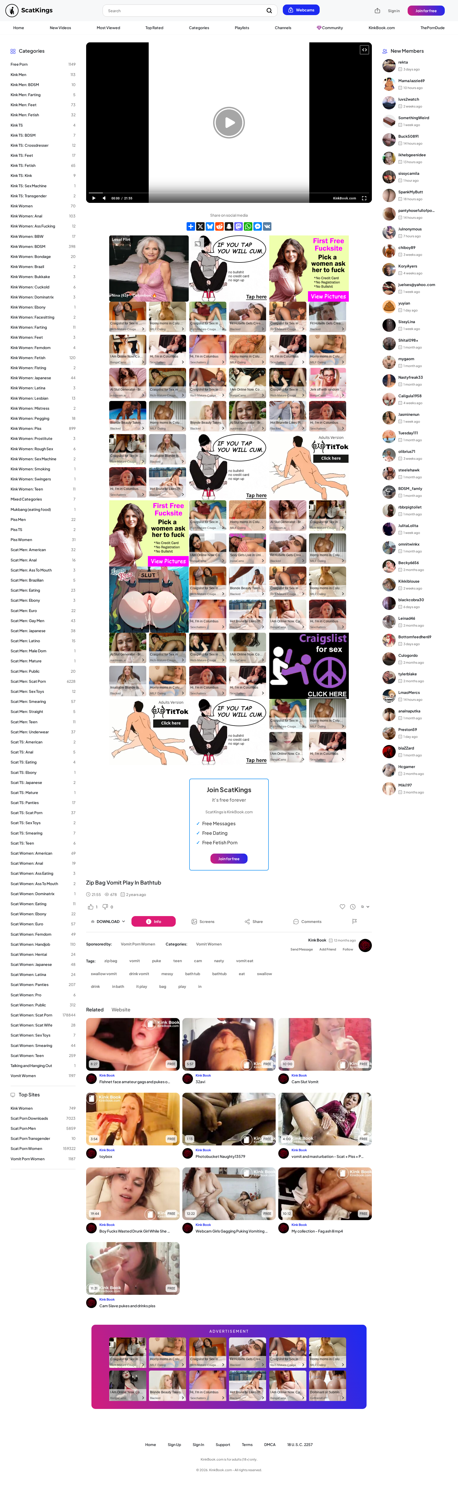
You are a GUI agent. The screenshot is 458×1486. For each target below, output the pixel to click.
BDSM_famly (410, 488)
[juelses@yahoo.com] (389, 288)
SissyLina (406, 321)
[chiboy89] (389, 251)
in (199, 986)
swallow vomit (104, 973)
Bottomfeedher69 (414, 636)
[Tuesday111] (389, 436)
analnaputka (409, 710)
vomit (134, 960)
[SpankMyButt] (389, 195)
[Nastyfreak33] (389, 380)
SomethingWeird (413, 117)
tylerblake (407, 673)
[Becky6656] (389, 566)
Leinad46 (406, 618)
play (182, 986)
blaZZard (406, 748)
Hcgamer (406, 766)
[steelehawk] (389, 473)
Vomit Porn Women (138, 943)
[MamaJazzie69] (389, 84)
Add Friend (327, 949)
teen (177, 960)
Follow (348, 949)
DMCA (270, 1444)
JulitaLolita (408, 525)
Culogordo (408, 655)
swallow (264, 973)
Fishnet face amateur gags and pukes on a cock (135, 1081)
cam (198, 960)
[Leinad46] (389, 621)
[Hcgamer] (389, 770)
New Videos (60, 27)
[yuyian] (389, 306)
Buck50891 (408, 136)
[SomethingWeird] (389, 121)
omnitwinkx (409, 544)
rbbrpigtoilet (410, 507)
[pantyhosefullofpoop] (389, 214)
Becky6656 (408, 562)
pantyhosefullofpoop (416, 210)
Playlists (242, 27)
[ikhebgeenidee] (389, 158)
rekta (403, 62)
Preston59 (407, 729)
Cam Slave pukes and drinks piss (127, 1305)
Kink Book (317, 940)
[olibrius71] (389, 455)
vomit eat (244, 960)
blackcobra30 (411, 599)
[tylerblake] (389, 677)
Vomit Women (209, 943)
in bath (118, 986)
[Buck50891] (389, 139)
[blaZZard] (389, 751)
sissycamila (408, 173)
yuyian (404, 303)
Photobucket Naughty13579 (220, 1156)
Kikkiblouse (409, 581)
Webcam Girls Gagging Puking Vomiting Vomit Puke (232, 1231)
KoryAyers (407, 266)
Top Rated (154, 27)
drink (95, 986)
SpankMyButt (410, 191)
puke (156, 960)
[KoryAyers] (389, 269)
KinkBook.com (382, 27)
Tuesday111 (408, 432)
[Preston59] (389, 733)
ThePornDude (433, 27)
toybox (105, 1156)
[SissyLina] (389, 325)
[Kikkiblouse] (389, 584)
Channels (283, 27)
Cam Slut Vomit (305, 1081)
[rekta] (389, 65)
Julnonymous (410, 228)
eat (242, 973)
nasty (219, 960)
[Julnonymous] (389, 232)
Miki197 (405, 785)
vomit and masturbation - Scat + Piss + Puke (328, 1156)
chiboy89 (406, 247)
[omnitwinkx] (389, 547)
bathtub (219, 973)
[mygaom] (389, 362)
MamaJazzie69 (411, 80)
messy (167, 973)
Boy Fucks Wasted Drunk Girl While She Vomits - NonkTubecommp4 (135, 1231)
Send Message (301, 949)
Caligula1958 (410, 395)
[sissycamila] (389, 177)
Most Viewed (108, 27)
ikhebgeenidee (412, 154)
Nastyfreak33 (410, 377)
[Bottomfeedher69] (389, 640)
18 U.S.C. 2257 (300, 1444)
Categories (199, 27)
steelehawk (409, 469)
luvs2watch (408, 99)
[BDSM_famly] (389, 492)
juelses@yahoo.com (416, 284)
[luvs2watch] (389, 102)
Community (332, 27)
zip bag (110, 960)
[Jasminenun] (389, 418)
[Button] (354, 921)
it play (141, 986)
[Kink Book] (365, 945)
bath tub (192, 973)
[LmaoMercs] (389, 696)
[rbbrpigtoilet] (389, 510)
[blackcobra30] (389, 603)
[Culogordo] (389, 659)
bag (162, 986)
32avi (200, 1081)
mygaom (406, 358)
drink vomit (139, 973)
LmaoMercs (409, 692)
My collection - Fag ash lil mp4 (317, 1231)
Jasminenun (408, 414)
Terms (247, 1444)
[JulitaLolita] (389, 529)
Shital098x (408, 340)
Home (18, 27)
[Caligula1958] (389, 399)
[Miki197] (389, 788)
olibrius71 (406, 451)
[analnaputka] (389, 714)
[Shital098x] (389, 343)
